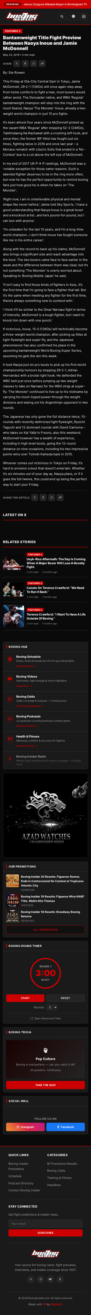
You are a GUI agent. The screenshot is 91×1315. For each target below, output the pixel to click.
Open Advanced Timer (47, 1018)
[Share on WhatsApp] (33, 63)
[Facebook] (60, 1279)
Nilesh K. (57, 1304)
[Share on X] (16, 63)
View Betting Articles (28, 706)
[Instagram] (40, 1279)
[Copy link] (42, 63)
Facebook (67, 1127)
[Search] (62, 16)
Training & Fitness (59, 1177)
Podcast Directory (20, 1183)
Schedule (14, 1176)
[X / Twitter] (31, 1279)
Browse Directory (26, 725)
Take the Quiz (45, 1085)
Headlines (54, 1185)
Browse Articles (25, 745)
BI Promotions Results (62, 1163)
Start (25, 998)
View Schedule (25, 666)
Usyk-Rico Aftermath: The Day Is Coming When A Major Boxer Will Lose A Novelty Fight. (56, 563)
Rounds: (40, 1007)
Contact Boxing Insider (24, 1190)
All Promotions (45, 929)
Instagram (27, 1127)
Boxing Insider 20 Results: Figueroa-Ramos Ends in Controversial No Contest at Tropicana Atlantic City (52, 881)
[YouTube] (50, 1279)
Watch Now (23, 686)
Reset (65, 998)
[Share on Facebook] (25, 63)
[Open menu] (84, 16)
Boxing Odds (56, 1170)
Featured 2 (12, 31)
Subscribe (45, 1232)
